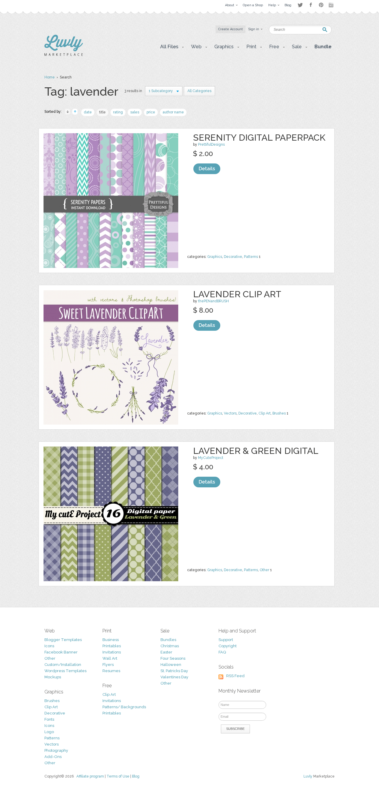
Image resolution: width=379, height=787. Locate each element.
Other (264, 570)
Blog (135, 776)
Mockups (52, 677)
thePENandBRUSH (213, 301)
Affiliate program (90, 776)
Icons (49, 646)
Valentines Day (174, 677)
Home (49, 77)
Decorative (233, 257)
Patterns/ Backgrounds (124, 707)
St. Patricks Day (174, 671)
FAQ (222, 652)
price (151, 112)
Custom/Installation (62, 664)
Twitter (300, 5)
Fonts (49, 719)
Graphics (214, 257)
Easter (166, 652)
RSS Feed (235, 676)
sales (134, 112)
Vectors (230, 413)
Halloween (170, 664)
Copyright (228, 646)
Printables (111, 646)
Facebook (311, 5)
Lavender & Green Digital (255, 451)
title (102, 112)
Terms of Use (118, 776)
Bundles (168, 639)
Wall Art (109, 658)
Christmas (169, 646)
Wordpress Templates (65, 671)
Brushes (279, 413)
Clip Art (264, 413)
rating (118, 112)
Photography (56, 750)
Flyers (108, 664)
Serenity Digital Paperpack (259, 137)
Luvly (307, 776)
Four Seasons (172, 658)
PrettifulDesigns (211, 144)
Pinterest (321, 5)
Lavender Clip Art (237, 294)
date (88, 112)
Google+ (332, 5)
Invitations (111, 652)
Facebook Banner (61, 652)
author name (173, 112)
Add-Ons (53, 756)
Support (226, 639)
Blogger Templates (63, 639)
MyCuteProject (210, 458)
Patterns (251, 257)
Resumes (111, 671)
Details (207, 168)
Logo (49, 732)
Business (110, 639)
